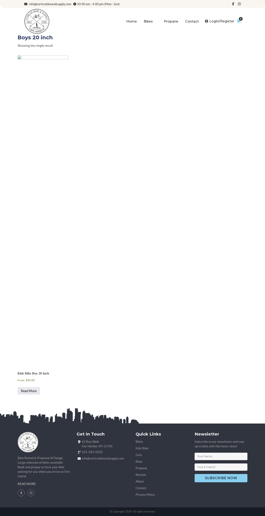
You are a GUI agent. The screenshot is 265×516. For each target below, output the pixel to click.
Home (131, 21)
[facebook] (233, 4)
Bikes (148, 21)
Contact (192, 21)
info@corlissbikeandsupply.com (49, 4)
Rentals (141, 474)
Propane (171, 21)
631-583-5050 (92, 452)
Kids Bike (142, 448)
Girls (139, 455)
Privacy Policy (145, 494)
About (140, 481)
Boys (139, 461)
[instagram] (239, 4)
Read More (29, 391)
